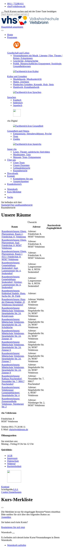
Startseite (5, 205)
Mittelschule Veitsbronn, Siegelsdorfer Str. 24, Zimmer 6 (13, 346)
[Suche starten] (2, 12)
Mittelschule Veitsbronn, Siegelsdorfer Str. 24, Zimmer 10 (13, 334)
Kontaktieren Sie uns (23, 178)
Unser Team (19, 162)
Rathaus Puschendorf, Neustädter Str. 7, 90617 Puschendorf (13, 380)
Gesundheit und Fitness (18, 131)
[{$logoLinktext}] (31, 24)
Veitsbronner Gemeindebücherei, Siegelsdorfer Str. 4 (11, 391)
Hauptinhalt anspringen (12, 27)
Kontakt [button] (11, 176)
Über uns (14, 205)
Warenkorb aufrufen (16, 545)
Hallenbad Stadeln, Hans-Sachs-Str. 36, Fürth (14, 293)
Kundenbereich (14, 184)
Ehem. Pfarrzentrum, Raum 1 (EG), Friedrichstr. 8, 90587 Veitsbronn (14, 255)
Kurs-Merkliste (14, 192)
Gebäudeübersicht (21, 168)
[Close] (13, 533)
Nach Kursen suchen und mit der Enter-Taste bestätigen (30, 11)
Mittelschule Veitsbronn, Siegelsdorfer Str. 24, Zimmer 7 (13, 357)
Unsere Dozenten (21, 165)
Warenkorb (12, 189)
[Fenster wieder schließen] (2, 507)
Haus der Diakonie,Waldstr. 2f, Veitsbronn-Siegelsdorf (13, 302)
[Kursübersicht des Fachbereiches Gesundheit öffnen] (28, 126)
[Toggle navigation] (2, 30)
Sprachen (11, 97)
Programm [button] (12, 37)
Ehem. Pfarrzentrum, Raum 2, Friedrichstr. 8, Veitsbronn (14, 234)
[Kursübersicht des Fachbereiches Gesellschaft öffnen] (17, 48)
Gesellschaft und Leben (18, 53)
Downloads (12, 173)
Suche (10, 197)
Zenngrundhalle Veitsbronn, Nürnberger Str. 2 (13, 402)
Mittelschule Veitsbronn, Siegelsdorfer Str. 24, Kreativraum (13, 312)
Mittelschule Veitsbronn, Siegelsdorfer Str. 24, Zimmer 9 (13, 368)
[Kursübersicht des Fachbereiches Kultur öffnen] (26, 71)
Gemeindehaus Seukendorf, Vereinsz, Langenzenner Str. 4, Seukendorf (12, 282)
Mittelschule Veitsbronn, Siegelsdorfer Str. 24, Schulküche (13, 323)
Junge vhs (12, 149)
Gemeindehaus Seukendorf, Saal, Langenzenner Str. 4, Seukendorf (11, 268)
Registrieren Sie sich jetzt (13, 527)
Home (10, 34)
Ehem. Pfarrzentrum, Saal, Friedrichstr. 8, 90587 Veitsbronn (14, 244)
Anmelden (6, 517)
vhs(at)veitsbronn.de (18, 429)
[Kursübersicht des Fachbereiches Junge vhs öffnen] (27, 144)
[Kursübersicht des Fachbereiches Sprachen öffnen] (27, 92)
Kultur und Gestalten (17, 76)
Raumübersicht (20, 170)
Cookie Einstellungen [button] (11, 492)
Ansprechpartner (21, 181)
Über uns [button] (11, 160)
